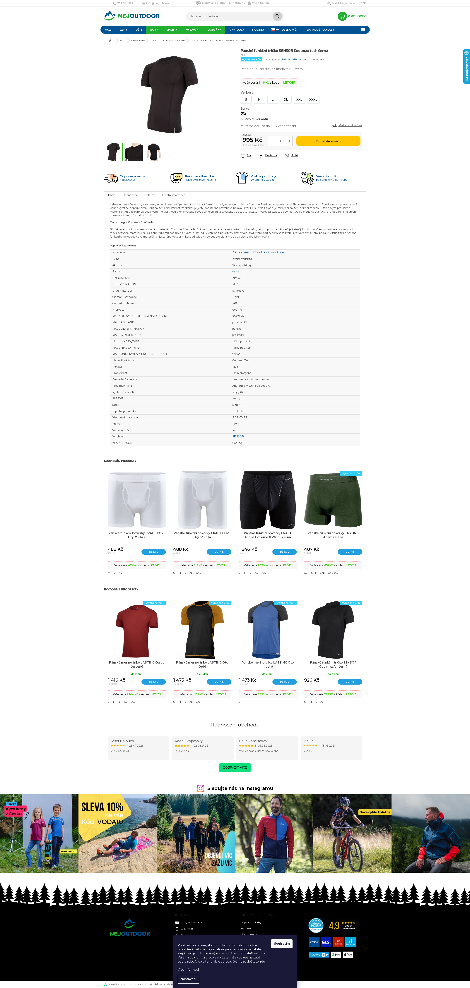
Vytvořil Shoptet (117, 984)
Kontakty (239, 3)
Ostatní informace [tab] (173, 195)
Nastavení (188, 979)
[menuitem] (108, 30)
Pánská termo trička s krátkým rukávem (258, 252)
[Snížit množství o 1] (271, 141)
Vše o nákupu (261, 3)
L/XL (321, 572)
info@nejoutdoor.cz (191, 922)
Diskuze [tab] (149, 195)
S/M (313, 572)
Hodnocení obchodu (235, 725)
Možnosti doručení (350, 125)
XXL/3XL (333, 572)
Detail (153, 551)
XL (120, 572)
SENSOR (238, 436)
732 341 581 (187, 928)
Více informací (188, 969)
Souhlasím (282, 943)
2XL (133, 701)
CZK (363, 3)
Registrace (347, 3)
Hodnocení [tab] (130, 195)
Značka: (318, 59)
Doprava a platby (213, 3)
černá (236, 271)
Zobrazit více (235, 767)
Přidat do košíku (328, 141)
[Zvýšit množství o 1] (289, 141)
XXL (198, 572)
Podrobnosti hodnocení (294, 59)
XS (305, 572)
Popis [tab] (111, 195)
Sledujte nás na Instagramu (240, 788)
